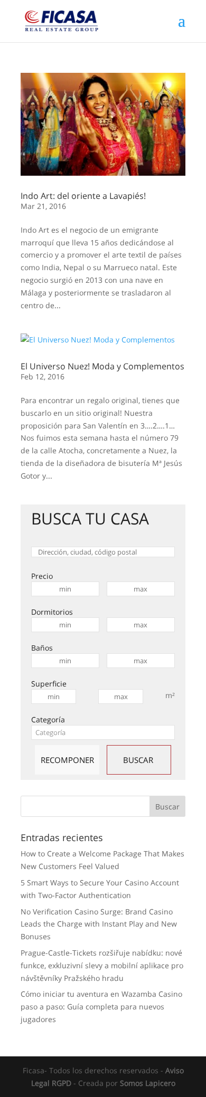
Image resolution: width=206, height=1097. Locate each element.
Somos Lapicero (147, 1083)
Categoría (48, 719)
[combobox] (103, 732)
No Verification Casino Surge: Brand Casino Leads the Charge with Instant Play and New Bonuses (99, 924)
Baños (42, 648)
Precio (42, 576)
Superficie (49, 684)
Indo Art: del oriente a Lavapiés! (83, 196)
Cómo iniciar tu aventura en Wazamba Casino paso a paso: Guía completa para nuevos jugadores (101, 1006)
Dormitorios (52, 612)
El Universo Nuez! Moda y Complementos (102, 366)
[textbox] (103, 732)
